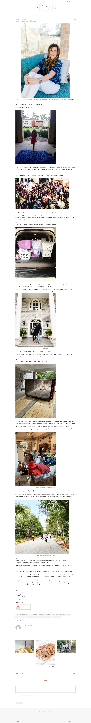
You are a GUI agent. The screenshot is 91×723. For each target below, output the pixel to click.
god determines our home (26, 614)
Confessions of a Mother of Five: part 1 (63, 654)
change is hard (18, 614)
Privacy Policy (39, 711)
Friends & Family (23, 19)
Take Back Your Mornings (19, 654)
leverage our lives (63, 614)
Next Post (72, 673)
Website (16, 699)
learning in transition (55, 614)
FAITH (17, 19)
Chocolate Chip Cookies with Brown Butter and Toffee (45, 666)
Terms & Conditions (47, 711)
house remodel (35, 614)
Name (16, 694)
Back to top (72, 721)
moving (69, 614)
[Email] (23, 608)
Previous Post (19, 673)
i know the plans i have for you (44, 614)
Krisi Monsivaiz (26, 620)
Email (16, 697)
